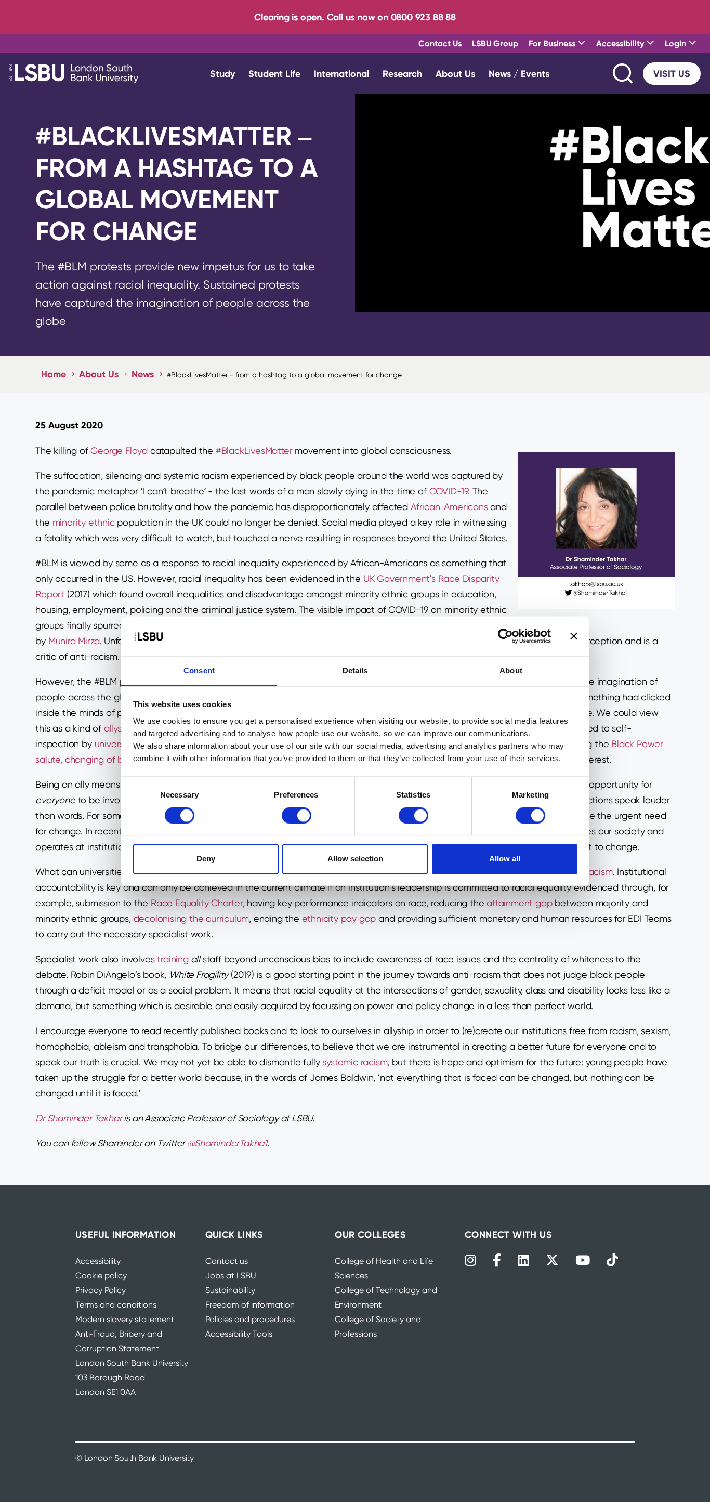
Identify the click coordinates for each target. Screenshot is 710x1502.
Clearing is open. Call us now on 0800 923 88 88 (355, 17)
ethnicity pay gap (339, 918)
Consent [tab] (199, 670)
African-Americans (449, 506)
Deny (205, 858)
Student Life (274, 74)
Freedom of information (250, 1305)
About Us (455, 74)
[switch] (296, 815)
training (172, 959)
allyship (119, 728)
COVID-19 (448, 491)
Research (402, 74)
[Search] (624, 73)
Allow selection (355, 858)
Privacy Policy (100, 1290)
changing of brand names (119, 759)
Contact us (226, 1261)
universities (118, 743)
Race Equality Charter (197, 902)
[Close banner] (573, 635)
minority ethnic (83, 522)
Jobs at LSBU (230, 1276)
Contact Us (440, 43)
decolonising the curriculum (191, 918)
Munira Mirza (74, 640)
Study (222, 74)
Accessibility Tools (238, 1334)
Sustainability (230, 1290)
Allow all (504, 858)
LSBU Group (495, 43)
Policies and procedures (250, 1319)
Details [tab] (355, 670)
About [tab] (510, 670)
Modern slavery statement (124, 1319)
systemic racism (354, 1061)
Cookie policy (101, 1276)
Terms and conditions (115, 1305)
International (341, 74)
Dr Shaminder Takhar (78, 1118)
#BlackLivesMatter (254, 450)
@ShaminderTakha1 (227, 1143)
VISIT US (671, 74)
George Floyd (119, 450)
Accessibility (98, 1261)
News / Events (519, 74)
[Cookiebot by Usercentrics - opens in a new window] (505, 636)
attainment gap (519, 902)
